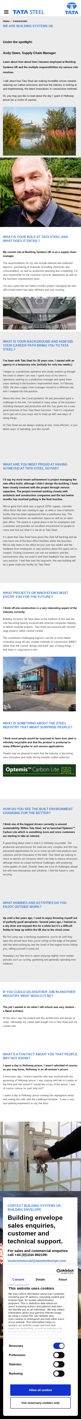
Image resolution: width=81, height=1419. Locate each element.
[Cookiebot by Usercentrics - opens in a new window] (57, 1271)
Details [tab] (40, 1279)
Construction (20, 21)
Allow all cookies (40, 1390)
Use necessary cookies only (40, 1402)
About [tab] (62, 1279)
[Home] (28, 12)
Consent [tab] (18, 1279)
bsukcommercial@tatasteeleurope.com (37, 1260)
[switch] (58, 1355)
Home (6, 21)
